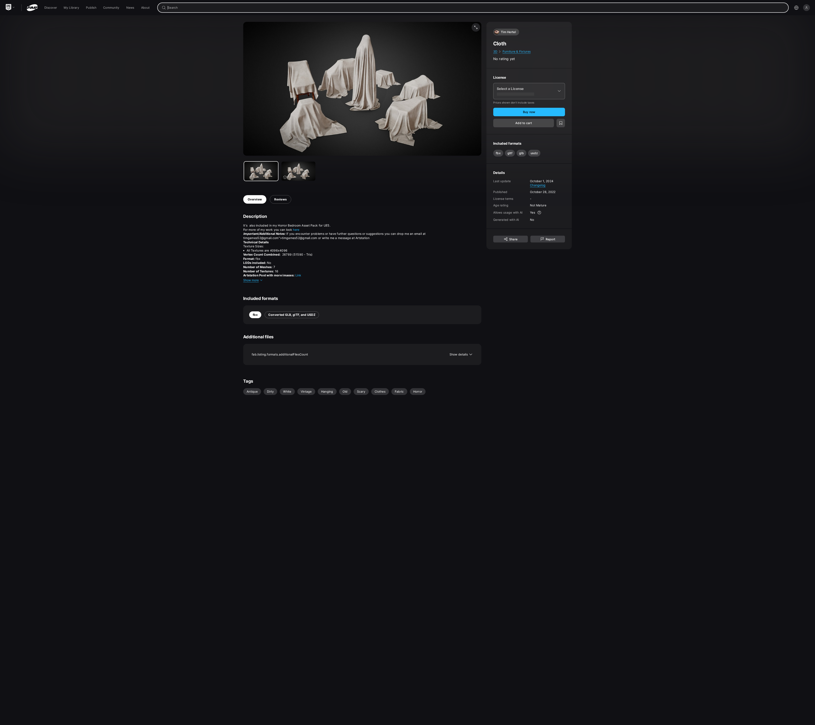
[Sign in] (806, 7)
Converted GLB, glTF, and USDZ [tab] (291, 314)
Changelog (538, 185)
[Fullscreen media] (476, 27)
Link (298, 275)
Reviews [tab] (280, 199)
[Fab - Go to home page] (32, 7)
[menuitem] (50, 7)
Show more (251, 280)
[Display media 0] (261, 171)
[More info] (539, 212)
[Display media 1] (298, 171)
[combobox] (476, 8)
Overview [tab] (255, 199)
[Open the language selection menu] (796, 7)
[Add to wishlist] (560, 123)
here (296, 229)
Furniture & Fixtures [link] (517, 51)
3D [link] (495, 51)
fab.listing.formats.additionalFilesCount (360, 354)
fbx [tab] (255, 314)
